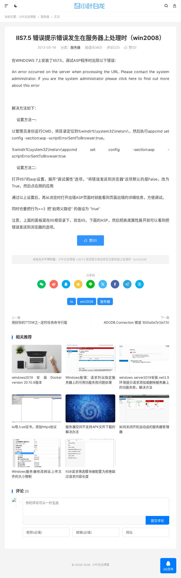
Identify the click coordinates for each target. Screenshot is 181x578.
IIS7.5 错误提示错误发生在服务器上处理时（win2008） (90, 37)
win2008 (86, 301)
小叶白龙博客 (90, 6)
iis (71, 301)
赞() (130, 47)
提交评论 (157, 521)
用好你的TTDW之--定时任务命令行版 (39, 322)
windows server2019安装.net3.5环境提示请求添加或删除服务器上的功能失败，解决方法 (144, 382)
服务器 (45, 17)
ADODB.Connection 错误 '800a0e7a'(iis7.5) (136, 322)
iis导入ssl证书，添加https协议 (34, 427)
